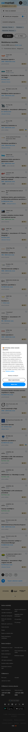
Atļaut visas (14, 384)
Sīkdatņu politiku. (10, 371)
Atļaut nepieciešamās (14, 380)
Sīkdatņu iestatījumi (13, 375)
